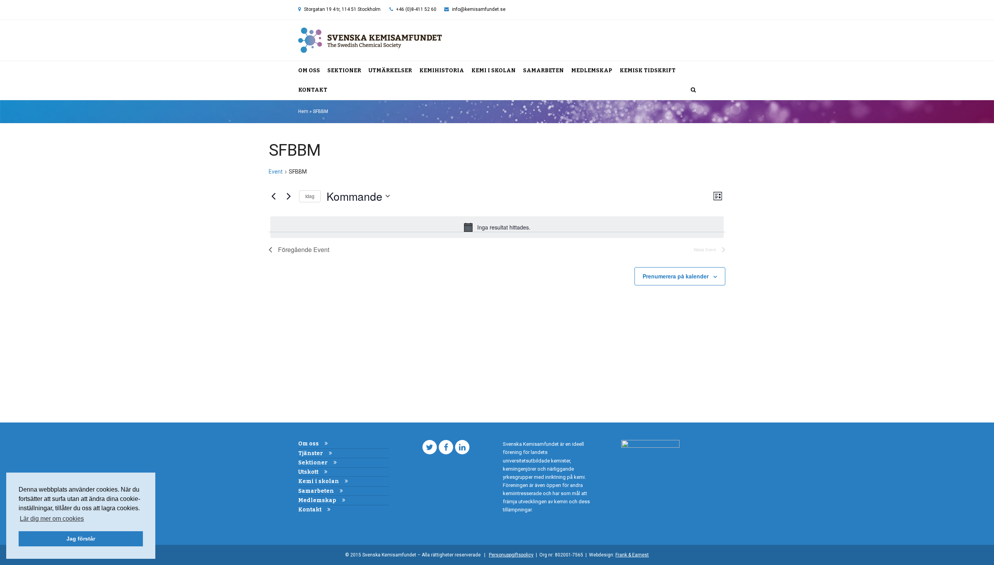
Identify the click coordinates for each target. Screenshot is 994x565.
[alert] (497, 227)
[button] (693, 90)
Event (276, 172)
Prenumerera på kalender (676, 276)
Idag (310, 196)
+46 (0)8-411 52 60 (416, 9)
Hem (303, 111)
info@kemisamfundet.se (479, 9)
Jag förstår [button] (80, 538)
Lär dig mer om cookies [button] (52, 518)
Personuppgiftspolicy (511, 555)
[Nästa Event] (288, 196)
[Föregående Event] (273, 196)
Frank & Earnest (632, 555)
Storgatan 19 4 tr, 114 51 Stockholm (342, 9)
